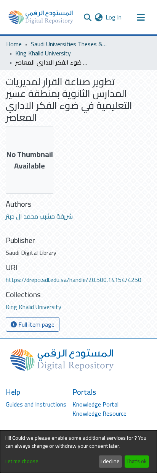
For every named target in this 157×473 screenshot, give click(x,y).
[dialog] (78, 451)
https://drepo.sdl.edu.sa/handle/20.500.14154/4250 (73, 279)
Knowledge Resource (99, 413)
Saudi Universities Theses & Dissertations (69, 44)
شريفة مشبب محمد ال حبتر (39, 216)
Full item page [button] (35, 324)
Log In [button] (114, 17)
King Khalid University (43, 53)
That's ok (137, 461)
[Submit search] (87, 17)
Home (14, 44)
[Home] (41, 17)
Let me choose (21, 461)
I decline (110, 461)
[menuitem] (98, 17)
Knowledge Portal (95, 404)
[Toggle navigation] (140, 17)
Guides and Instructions (36, 404)
